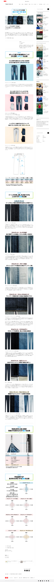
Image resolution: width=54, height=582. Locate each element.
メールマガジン (11, 577)
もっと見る (37, 77)
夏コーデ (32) (42, 124)
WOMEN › (37, 138)
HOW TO (44, 4)
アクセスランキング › (39, 142)
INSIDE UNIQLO (40, 4)
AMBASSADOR (26, 4)
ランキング (47, 4)
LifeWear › (37, 137)
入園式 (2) (43, 121)
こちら (13, 547)
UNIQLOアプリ (16, 577)
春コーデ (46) (38, 124)
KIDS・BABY (35, 4)
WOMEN (29, 4)
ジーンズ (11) (6, 557)
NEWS (19, 4)
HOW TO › (44, 141)
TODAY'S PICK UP (27, 1)
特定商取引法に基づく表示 (26, 577)
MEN (32, 4)
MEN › (43, 138)
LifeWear (22, 4)
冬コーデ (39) (46, 124)
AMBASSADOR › (44, 137)
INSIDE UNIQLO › (38, 141)
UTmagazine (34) (39, 121)
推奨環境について (32, 577)
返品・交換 (20, 577)
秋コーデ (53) (46, 121)
